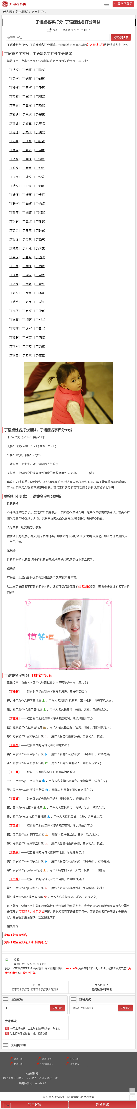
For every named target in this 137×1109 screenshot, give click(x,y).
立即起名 (57, 1008)
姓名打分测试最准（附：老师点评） (30, 1033)
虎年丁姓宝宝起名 (15, 935)
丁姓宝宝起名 (41, 676)
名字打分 (38, 12)
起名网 (7, 12)
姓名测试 (22, 12)
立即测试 (125, 1008)
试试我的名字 (120, 37)
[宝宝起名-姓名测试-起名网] (14, 6)
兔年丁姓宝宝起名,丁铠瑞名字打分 (26, 942)
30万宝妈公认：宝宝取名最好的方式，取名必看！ (37, 1028)
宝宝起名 (34, 1104)
